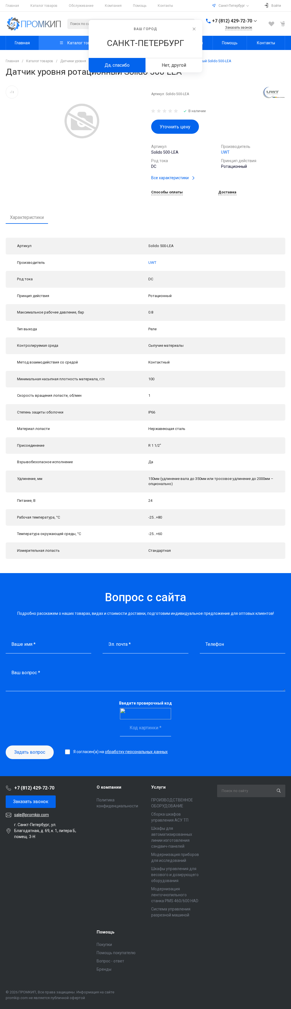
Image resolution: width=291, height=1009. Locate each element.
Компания (113, 6)
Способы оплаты (167, 192)
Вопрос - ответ (110, 961)
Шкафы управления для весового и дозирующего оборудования (175, 874)
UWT (225, 152)
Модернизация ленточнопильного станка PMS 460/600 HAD (174, 895)
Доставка (227, 192)
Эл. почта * (119, 644)
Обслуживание (81, 6)
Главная (12, 6)
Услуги (158, 787)
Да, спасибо (117, 65)
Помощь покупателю (116, 952)
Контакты (165, 6)
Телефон (214, 644)
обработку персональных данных (136, 751)
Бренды (104, 969)
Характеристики (27, 217)
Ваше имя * (23, 644)
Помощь (139, 6)
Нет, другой (174, 65)
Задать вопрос (29, 752)
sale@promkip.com (31, 814)
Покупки (104, 944)
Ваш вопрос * (25, 672)
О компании (109, 787)
